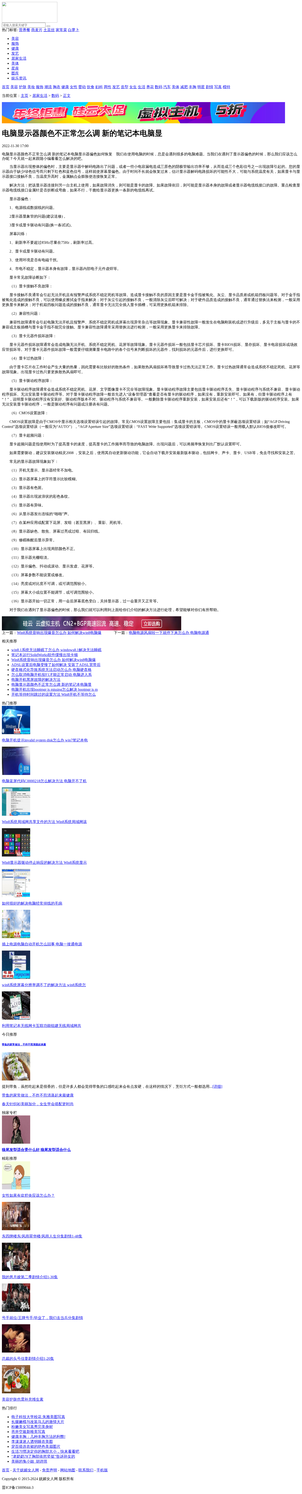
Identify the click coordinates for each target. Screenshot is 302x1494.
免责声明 (49, 1470)
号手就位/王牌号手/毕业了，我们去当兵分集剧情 (42, 1318)
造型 (124, 87)
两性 (107, 87)
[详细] (217, 1086)
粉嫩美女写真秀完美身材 (32, 1427)
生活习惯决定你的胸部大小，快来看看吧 (45, 1451)
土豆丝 (49, 30)
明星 (201, 87)
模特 (226, 87)
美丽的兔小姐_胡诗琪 (29, 1461)
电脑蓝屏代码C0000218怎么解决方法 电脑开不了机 (44, 781)
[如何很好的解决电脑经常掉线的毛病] (16, 896)
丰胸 (192, 87)
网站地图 (67, 1470)
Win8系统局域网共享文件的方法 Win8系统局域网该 (44, 822)
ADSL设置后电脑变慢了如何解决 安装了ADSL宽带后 (56, 665)
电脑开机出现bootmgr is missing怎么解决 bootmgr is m (54, 689)
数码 (158, 87)
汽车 (167, 87)
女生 (133, 87)
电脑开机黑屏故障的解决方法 (35, 680)
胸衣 (56, 87)
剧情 (209, 87)
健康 (15, 48)
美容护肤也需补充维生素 (22, 1399)
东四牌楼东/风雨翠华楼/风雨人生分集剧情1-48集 (42, 1236)
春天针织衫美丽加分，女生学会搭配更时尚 (38, 1104)
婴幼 (82, 87)
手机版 (102, 1470)
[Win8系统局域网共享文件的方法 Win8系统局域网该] (16, 814)
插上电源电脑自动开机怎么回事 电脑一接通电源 (42, 944)
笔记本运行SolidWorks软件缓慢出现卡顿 (44, 655)
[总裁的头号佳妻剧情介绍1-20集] (16, 1351)
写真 (218, 87)
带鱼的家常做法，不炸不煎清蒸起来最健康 (38, 1095)
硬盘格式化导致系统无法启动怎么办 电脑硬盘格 (51, 670)
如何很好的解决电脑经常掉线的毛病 (32, 903)
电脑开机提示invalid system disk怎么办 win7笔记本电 (45, 740)
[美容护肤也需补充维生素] (16, 1392)
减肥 (184, 87)
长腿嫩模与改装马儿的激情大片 (37, 1422)
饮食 (90, 87)
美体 (15, 63)
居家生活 (18, 58)
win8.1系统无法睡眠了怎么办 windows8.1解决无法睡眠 (56, 650)
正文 (67, 96)
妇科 (99, 87)
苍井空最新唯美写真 (28, 1432)
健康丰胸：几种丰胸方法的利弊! (38, 1437)
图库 (15, 73)
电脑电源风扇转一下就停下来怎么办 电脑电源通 (169, 633)
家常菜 (61, 30)
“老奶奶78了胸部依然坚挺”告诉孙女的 (43, 1456)
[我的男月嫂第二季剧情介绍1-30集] (16, 1270)
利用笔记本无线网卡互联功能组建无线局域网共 (41, 1026)
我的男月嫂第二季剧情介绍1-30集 (30, 1277)
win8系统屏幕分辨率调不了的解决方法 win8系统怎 (44, 985)
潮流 (48, 87)
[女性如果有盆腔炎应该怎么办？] (16, 1188)
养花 (150, 87)
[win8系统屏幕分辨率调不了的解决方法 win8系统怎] (16, 978)
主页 (24, 96)
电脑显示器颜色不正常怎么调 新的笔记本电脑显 (51, 685)
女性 (73, 87)
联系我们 (85, 1470)
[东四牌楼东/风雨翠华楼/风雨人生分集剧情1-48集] (16, 1229)
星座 (15, 68)
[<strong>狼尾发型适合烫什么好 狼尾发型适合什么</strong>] (16, 1142)
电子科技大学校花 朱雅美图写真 (38, 1417)
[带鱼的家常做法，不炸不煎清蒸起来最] (16, 1079)
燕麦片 (36, 30)
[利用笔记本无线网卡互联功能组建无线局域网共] (16, 1018)
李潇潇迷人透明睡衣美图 (32, 1442)
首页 (5, 87)
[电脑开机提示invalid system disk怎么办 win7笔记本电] (16, 733)
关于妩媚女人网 (26, 1470)
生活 (141, 87)
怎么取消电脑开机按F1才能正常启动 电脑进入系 (51, 675)
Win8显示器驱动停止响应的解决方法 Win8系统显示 (44, 863)
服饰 (15, 43)
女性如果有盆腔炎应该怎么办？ (28, 1195)
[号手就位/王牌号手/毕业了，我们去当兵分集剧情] (16, 1310)
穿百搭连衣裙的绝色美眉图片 (35, 1446)
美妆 (31, 87)
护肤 (22, 87)
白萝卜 (73, 30)
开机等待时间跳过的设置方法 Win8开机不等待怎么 (53, 694)
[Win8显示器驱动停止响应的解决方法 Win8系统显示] (16, 855)
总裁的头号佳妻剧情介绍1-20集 (28, 1359)
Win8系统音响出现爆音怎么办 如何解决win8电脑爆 (59, 633)
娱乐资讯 (18, 78)
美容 (15, 39)
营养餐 (24, 30)
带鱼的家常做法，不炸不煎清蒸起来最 (24, 1044)
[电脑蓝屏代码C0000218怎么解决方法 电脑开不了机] (16, 774)
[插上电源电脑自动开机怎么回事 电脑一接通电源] (16, 937)
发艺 (15, 53)
